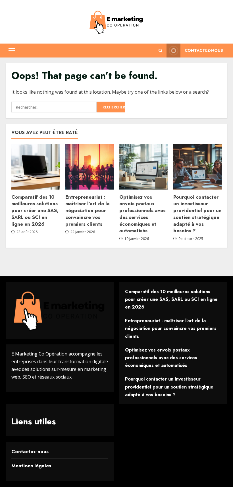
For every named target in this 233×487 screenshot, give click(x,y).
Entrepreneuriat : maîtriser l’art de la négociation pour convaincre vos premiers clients (87, 210)
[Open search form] (160, 50)
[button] (12, 51)
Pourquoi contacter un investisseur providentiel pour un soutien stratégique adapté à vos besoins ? (197, 214)
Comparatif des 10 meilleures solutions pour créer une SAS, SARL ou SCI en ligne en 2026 (35, 210)
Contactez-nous (204, 50)
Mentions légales (31, 465)
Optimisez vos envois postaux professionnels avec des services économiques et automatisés (142, 214)
